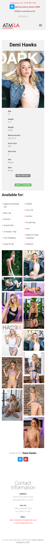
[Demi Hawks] (12, 263)
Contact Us (20, 542)
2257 (28, 542)
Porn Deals (23, 16)
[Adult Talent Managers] (11, 26)
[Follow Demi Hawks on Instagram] (25, 459)
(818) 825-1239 (30, 3)
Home (34, 540)
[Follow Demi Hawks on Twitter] (20, 459)
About (40, 540)
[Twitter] (12, 6)
